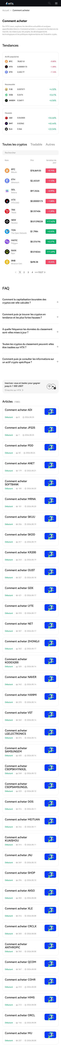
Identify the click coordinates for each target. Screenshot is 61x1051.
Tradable (36, 144)
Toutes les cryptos (14, 144)
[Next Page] (44, 272)
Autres (50, 144)
